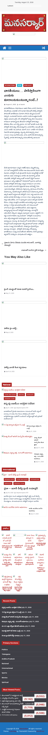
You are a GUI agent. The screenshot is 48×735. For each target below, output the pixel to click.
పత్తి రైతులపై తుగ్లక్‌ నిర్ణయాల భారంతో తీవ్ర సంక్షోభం (7, 588)
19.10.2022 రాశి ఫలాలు (9, 715)
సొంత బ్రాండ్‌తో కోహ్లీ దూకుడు (11, 635)
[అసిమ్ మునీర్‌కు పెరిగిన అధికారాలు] (14, 511)
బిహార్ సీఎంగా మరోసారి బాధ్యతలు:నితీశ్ (41, 569)
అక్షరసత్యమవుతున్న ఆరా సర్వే (11, 701)
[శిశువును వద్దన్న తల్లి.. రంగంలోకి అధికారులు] (17, 457)
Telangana (6, 654)
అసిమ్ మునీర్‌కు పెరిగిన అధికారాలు (35, 509)
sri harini (22, 104)
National (21, 394)
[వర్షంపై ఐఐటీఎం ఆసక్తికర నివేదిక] (24, 389)
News (19, 85)
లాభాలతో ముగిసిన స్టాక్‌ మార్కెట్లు (32, 250)
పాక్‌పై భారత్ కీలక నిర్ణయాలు (15, 367)
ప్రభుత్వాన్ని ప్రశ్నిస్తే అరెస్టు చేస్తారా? (41, 544)
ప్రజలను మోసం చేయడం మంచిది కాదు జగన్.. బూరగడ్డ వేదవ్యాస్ (22, 243)
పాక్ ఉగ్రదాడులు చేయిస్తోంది (18, 563)
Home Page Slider (10, 394)
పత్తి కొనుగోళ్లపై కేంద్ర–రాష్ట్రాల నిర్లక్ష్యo (18, 588)
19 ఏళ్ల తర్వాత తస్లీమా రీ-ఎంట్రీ (34, 427)
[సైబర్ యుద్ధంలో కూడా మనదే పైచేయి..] (24, 263)
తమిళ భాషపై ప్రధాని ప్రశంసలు (29, 563)
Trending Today (10, 398)
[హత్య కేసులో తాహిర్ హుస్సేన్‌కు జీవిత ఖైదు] (17, 442)
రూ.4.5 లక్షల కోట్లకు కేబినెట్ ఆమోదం (13, 626)
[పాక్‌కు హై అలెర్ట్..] (24, 302)
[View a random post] (43, 48)
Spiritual (5, 682)
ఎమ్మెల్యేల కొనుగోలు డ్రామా (10, 698)
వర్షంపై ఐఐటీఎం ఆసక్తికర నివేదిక (19, 403)
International (10, 85)
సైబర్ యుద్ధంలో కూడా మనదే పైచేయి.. (19, 289)
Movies (4, 678)
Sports (4, 673)
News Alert (28, 85)
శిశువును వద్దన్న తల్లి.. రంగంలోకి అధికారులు (38, 456)
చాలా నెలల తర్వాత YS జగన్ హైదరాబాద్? (29, 547)
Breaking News (9, 479)
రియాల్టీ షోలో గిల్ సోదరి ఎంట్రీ (11, 631)
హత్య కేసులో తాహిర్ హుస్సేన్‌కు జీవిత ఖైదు (39, 441)
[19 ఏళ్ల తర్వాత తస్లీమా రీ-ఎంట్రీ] (13, 428)
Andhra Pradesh (8, 659)
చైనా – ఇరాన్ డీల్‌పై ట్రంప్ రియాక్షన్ (21, 488)
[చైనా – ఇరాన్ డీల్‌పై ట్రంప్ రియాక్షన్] (24, 474)
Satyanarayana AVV (22, 408)
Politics (5, 649)
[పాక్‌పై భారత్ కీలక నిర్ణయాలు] (24, 342)
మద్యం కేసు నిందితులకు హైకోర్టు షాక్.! (7, 564)
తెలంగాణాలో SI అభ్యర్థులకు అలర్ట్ (12, 695)
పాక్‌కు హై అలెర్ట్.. (10, 328)
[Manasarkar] (4, 48)
